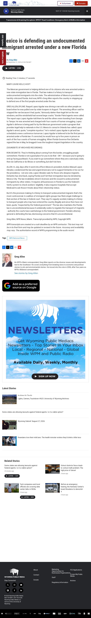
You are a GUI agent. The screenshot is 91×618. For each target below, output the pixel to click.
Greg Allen (13, 60)
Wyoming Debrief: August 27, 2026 (31, 421)
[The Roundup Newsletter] (45, 339)
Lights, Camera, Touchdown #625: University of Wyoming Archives (43, 399)
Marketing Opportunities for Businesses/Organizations (60, 571)
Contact (36, 575)
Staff (54, 577)
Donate (82, 3)
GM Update (2, 40)
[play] (6, 11)
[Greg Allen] (7, 260)
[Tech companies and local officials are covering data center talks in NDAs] (11, 488)
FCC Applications (76, 570)
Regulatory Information (60, 582)
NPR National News (17, 238)
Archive (73, 580)
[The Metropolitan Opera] (54, 613)
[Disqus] (45, 532)
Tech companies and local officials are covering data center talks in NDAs (30, 486)
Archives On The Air (25, 395)
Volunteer (66, 3)
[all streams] (87, 11)
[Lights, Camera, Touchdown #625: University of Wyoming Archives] (9, 399)
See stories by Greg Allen (26, 273)
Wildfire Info (2, 57)
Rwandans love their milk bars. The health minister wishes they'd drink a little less (49, 437)
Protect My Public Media (76, 575)
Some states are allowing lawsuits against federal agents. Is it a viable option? (32, 412)
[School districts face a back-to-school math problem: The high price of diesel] (52, 469)
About (36, 570)
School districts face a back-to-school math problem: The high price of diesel (72, 467)
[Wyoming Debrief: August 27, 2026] (9, 425)
